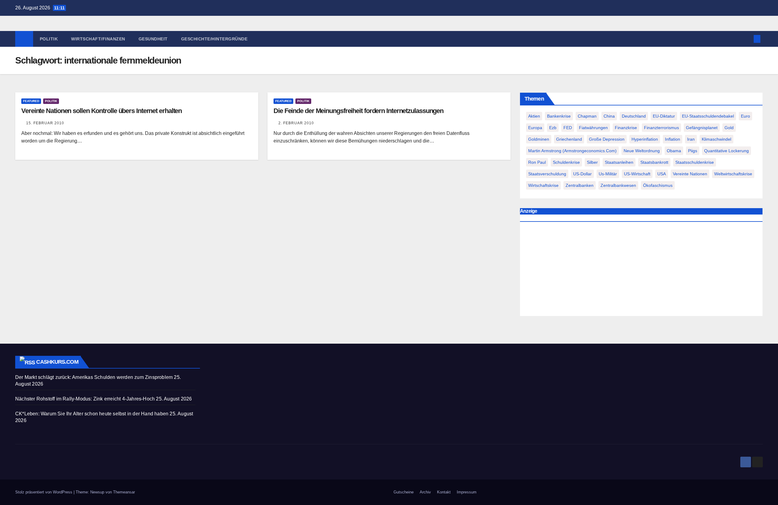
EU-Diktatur (664, 116)
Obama (674, 150)
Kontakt (444, 492)
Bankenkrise (559, 116)
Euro (745, 116)
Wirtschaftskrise (543, 185)
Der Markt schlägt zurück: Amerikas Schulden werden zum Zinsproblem (94, 377)
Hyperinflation (645, 139)
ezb (552, 127)
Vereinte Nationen (690, 173)
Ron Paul (537, 162)
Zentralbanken (580, 185)
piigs (692, 150)
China (609, 116)
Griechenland (569, 139)
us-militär (608, 173)
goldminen (538, 139)
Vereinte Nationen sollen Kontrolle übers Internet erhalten (101, 111)
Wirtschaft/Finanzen (98, 38)
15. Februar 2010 (45, 123)
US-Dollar (582, 173)
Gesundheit (153, 38)
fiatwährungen (593, 127)
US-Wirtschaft (637, 173)
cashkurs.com (57, 362)
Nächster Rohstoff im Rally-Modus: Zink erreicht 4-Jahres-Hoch (85, 398)
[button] (747, 38)
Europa (535, 127)
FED (567, 127)
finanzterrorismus (661, 127)
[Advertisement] (641, 270)
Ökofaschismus (658, 185)
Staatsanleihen (619, 162)
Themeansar (124, 492)
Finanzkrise (626, 127)
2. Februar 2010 (296, 123)
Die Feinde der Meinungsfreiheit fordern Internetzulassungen (358, 111)
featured (31, 101)
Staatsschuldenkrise (694, 162)
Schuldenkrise (566, 162)
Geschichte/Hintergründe (214, 38)
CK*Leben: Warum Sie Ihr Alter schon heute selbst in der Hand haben (91, 413)
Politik (49, 38)
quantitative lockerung (726, 150)
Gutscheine (404, 492)
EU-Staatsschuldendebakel (708, 116)
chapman (587, 116)
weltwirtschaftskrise (733, 173)
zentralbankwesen (618, 185)
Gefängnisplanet (702, 127)
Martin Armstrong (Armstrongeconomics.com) (572, 150)
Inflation (672, 139)
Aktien (534, 116)
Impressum (467, 492)
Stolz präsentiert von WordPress (44, 492)
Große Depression (607, 139)
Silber (592, 162)
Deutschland (634, 116)
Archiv (425, 492)
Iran (691, 139)
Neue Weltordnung (642, 150)
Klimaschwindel (716, 139)
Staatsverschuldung (547, 173)
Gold (729, 127)
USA (661, 173)
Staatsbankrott (654, 162)
